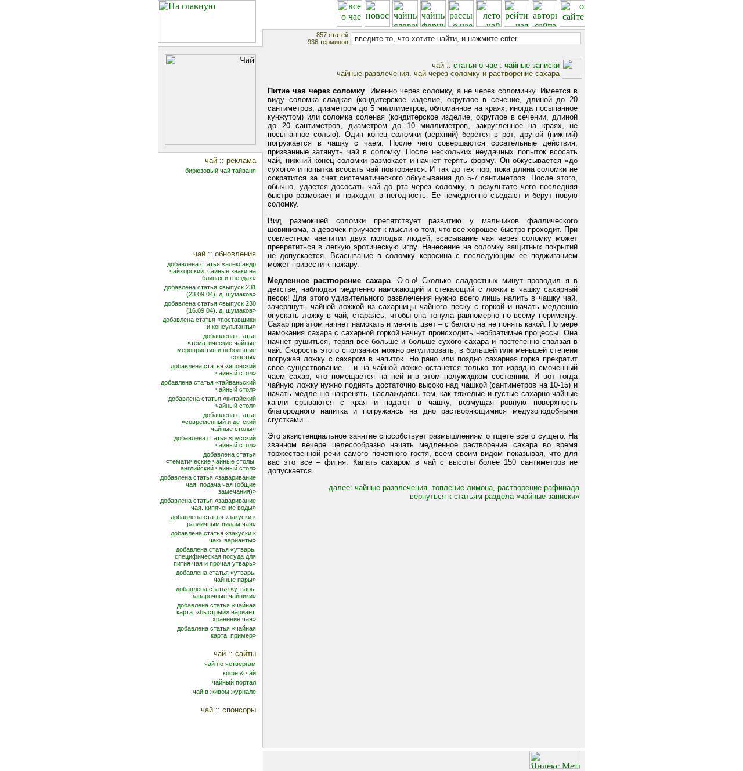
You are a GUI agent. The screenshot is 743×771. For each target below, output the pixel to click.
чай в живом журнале (224, 691)
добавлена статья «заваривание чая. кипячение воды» (208, 504)
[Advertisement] (218, 213)
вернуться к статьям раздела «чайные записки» (494, 496)
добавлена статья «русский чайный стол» (215, 441)
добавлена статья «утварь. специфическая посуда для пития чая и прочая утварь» (215, 556)
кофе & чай (239, 672)
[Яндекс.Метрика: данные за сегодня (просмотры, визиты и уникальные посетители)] (554, 760)
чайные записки (532, 65)
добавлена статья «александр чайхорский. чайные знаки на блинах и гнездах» (211, 270)
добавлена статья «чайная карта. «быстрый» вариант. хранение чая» (216, 612)
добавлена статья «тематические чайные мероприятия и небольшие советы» (216, 346)
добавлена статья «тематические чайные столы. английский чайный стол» (211, 461)
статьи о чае (475, 65)
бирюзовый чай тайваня (220, 170)
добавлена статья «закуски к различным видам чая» (213, 520)
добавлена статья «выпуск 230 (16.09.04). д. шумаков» (210, 307)
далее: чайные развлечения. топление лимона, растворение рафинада (454, 487)
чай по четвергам (230, 663)
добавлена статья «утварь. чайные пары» (216, 576)
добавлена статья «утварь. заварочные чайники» (216, 592)
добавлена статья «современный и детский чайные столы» (219, 421)
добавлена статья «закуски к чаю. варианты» (213, 537)
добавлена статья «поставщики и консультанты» (209, 323)
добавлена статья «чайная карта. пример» (216, 632)
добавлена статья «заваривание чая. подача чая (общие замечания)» (208, 484)
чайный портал (234, 682)
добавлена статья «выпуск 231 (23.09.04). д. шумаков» (210, 291)
